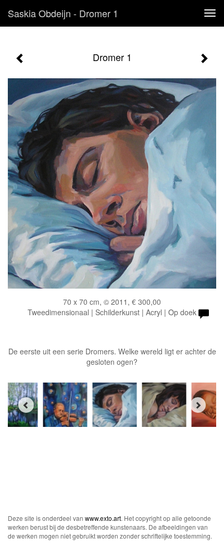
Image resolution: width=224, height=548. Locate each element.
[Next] (198, 405)
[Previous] (26, 405)
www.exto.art (103, 518)
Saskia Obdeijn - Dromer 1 (63, 13)
